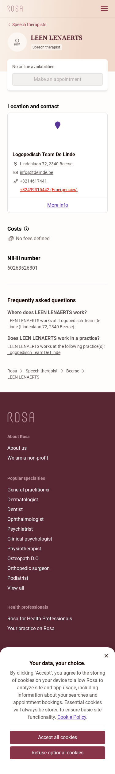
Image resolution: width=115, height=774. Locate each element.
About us (17, 448)
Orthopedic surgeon (28, 568)
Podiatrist (17, 578)
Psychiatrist (20, 529)
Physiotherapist (24, 549)
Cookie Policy (71, 717)
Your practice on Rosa (31, 628)
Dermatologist (22, 500)
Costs (14, 228)
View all (15, 588)
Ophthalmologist (25, 519)
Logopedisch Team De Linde (33, 352)
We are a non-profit (27, 458)
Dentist (15, 509)
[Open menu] (104, 8)
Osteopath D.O (23, 558)
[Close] (106, 656)
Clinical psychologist (29, 539)
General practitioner (28, 490)
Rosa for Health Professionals (39, 619)
